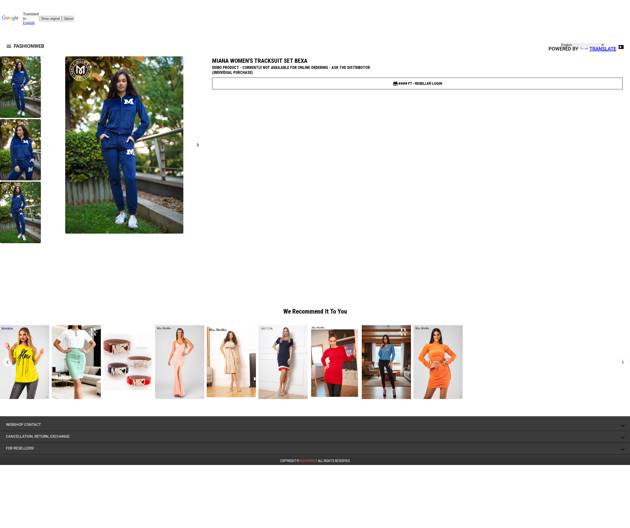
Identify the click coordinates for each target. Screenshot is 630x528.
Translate (602, 49)
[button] (315, 425)
